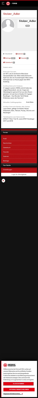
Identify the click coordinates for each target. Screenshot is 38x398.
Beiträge (10, 58)
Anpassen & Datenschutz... (12, 393)
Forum (14, 3)
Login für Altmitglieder (19, 174)
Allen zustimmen (18, 383)
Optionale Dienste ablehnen (19, 389)
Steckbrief (8, 54)
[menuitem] (19, 139)
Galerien (21, 54)
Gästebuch (9, 62)
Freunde (24, 58)
